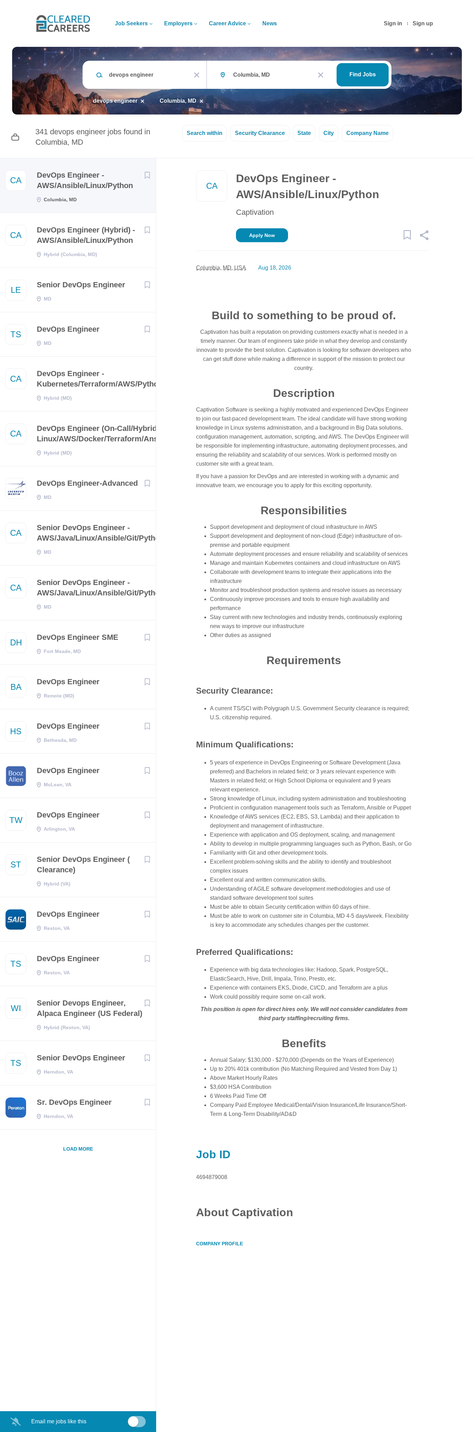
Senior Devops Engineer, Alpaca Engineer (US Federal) (89, 1008)
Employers (178, 23)
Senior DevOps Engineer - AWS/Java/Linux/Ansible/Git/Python (100, 532)
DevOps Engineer (68, 329)
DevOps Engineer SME (77, 637)
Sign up (423, 23)
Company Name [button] (367, 133)
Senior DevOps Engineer (81, 284)
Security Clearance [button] (260, 133)
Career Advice (227, 23)
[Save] (147, 175)
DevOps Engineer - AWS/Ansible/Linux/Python (85, 180)
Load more (78, 1149)
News (269, 23)
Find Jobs (362, 74)
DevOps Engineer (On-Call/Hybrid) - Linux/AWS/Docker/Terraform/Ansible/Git (110, 433)
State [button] (304, 133)
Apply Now (262, 235)
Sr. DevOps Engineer (74, 1102)
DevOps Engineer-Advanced (87, 483)
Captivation (255, 212)
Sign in (393, 23)
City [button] (328, 133)
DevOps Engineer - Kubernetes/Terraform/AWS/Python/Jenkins (115, 378)
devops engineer (115, 101)
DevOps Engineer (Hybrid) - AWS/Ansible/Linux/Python (86, 235)
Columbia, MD (178, 101)
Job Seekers (131, 23)
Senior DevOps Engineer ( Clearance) (83, 864)
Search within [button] (204, 133)
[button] (424, 236)
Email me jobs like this (58, 1421)
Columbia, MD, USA (221, 268)
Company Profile (219, 1243)
